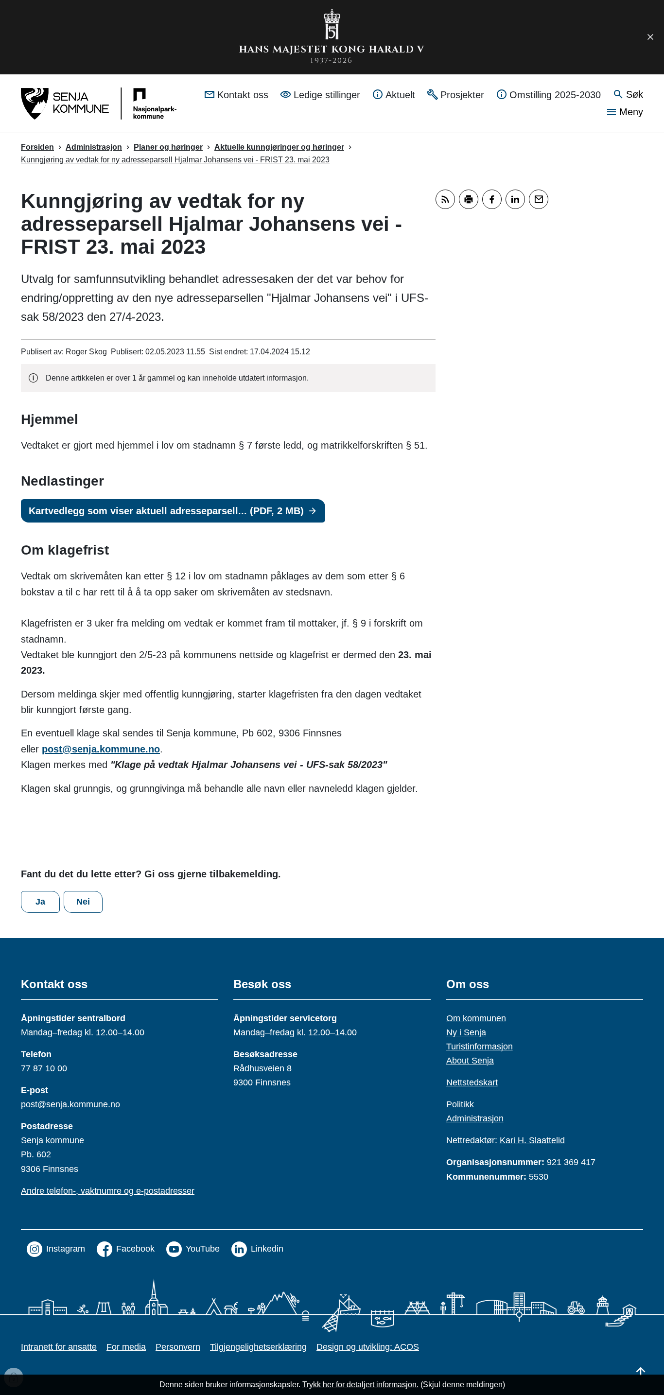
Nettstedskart (472, 1082)
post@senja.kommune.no (101, 749)
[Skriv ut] (468, 199)
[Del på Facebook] (492, 199)
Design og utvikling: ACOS (367, 1347)
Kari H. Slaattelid (532, 1140)
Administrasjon (475, 1118)
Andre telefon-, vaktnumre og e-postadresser (107, 1191)
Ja (40, 902)
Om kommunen (476, 1018)
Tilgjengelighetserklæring (258, 1347)
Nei (83, 902)
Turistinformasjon (479, 1046)
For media (126, 1347)
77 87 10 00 (44, 1068)
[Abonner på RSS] (445, 199)
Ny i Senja (466, 1032)
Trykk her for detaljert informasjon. (360, 1384)
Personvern (178, 1347)
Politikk (460, 1104)
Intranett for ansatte (59, 1347)
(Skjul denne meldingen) (462, 1384)
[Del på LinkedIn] (515, 199)
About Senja (470, 1060)
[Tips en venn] (538, 199)
